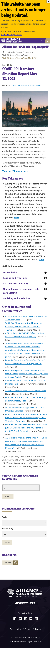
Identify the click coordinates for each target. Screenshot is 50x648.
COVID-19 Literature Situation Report (15, 55)
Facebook (15, 618)
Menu (47, 46)
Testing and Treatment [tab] (15, 277)
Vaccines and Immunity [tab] (15, 283)
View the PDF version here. (15, 171)
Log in (37, 637)
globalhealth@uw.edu (11, 34)
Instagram (26, 618)
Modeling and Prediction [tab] (16, 298)
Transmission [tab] (10, 272)
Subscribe (8, 563)
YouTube (31, 618)
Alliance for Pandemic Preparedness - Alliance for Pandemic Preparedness (17, 41)
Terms (38, 629)
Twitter (21, 618)
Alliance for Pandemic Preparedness (20, 52)
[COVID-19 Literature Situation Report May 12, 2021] (26, 108)
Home (3, 52)
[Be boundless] (25, 603)
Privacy (28, 629)
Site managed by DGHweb (21, 637)
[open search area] (42, 40)
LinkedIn (37, 618)
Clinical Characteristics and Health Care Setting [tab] (21, 291)
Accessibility (15, 629)
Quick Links (47, 40)
